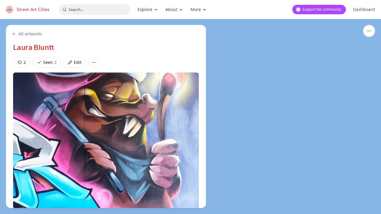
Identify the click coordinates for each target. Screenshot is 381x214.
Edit (78, 62)
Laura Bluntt (33, 47)
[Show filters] (369, 31)
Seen (50, 62)
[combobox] (94, 9)
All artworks (30, 34)
